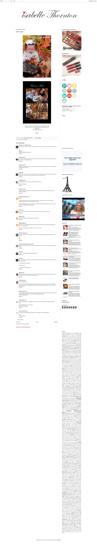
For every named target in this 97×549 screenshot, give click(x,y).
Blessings (63, 357)
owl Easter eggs (73, 470)
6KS (67, 335)
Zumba (63, 532)
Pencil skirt (79, 474)
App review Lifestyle (78, 345)
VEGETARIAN (79, 519)
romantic (65, 490)
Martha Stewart (75, 456)
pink (66, 479)
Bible (76, 355)
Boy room (72, 361)
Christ (76, 375)
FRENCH (63, 407)
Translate (71, 110)
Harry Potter (71, 427)
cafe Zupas (67, 365)
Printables (64, 483)
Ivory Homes (73, 438)
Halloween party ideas (77, 425)
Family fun (69, 398)
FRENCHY (79, 412)
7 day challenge (71, 335)
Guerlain (65, 421)
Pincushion (73, 478)
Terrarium (74, 510)
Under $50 (72, 517)
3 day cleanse (72, 334)
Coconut (63, 382)
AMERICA (75, 340)
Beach (65, 352)
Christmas (79, 375)
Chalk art (68, 371)
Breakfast (67, 362)
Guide (68, 421)
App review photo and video (66, 346)
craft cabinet (66, 385)
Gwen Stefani (71, 421)
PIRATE (80, 479)
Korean (68, 445)
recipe (73, 485)
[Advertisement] (39, 26)
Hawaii (67, 428)
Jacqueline (21, 157)
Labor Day (65, 446)
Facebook (63, 395)
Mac (72, 454)
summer (77, 501)
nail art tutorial (74, 463)
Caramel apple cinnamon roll (74, 366)
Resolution (66, 488)
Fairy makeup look (70, 395)
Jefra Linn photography (65, 439)
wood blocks (64, 529)
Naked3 (63, 464)
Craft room (77, 385)
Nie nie (77, 465)
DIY (79, 390)
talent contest (74, 507)
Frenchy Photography (23, 139)
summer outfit (69, 503)
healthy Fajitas (69, 429)
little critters (72, 452)
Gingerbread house (72, 417)
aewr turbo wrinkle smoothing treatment (70, 337)
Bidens (79, 355)
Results (70, 488)
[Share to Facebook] (39, 138)
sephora (77, 492)
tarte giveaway (68, 508)
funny (78, 414)
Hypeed (66, 437)
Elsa (77, 393)
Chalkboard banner (78, 371)
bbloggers (77, 351)
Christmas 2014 (64, 376)
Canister (68, 366)
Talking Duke (79, 507)
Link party (68, 452)
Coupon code (75, 384)
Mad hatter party (66, 455)
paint (80, 470)
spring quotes (69, 499)
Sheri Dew (79, 493)
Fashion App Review (65, 399)
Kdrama (76, 440)
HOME (64, 79)
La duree (78, 445)
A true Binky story (77, 335)
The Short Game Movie (66, 512)
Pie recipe (67, 478)
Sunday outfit (69, 504)
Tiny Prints (76, 513)
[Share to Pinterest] (40, 138)
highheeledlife (21, 223)
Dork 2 (65, 391)
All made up (76, 338)
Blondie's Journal (22, 233)
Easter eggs (77, 392)
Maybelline (63, 457)
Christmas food (78, 377)
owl (70, 470)
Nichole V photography (72, 465)
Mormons (65, 461)
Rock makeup (75, 489)
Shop (63, 494)
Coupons (79, 384)
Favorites (71, 400)
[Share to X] (38, 138)
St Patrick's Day (75, 499)
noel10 (68, 466)
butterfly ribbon (78, 364)
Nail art (65, 463)
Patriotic (63, 473)
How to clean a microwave (70, 436)
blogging (68, 357)
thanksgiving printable (65, 511)
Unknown (20, 216)
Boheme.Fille (21, 280)
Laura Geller (77, 446)
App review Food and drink (71, 344)
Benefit (80, 354)
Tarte (65, 508)
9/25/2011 (20, 296)
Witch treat (77, 528)
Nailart (77, 463)
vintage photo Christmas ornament (75, 521)
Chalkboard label (71, 372)
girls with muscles (73, 418)
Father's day (75, 399)
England (80, 393)
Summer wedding (78, 503)
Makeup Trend (64, 456)
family (65, 398)
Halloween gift (64, 425)
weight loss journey (77, 523)
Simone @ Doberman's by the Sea (25, 244)
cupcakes (71, 386)
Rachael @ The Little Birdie (24, 145)
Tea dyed (71, 508)
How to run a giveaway (77, 436)
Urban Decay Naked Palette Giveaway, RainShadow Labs (73, 278)
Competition (64, 383)
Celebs (63, 371)
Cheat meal (64, 373)
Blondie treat (76, 357)
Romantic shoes (70, 490)
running (63, 491)
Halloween (79, 422)
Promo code (68, 483)
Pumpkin (71, 483)
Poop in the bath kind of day (76, 481)
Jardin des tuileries (78, 438)
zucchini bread (73, 531)
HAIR (80, 421)
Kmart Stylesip (64, 445)
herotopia (77, 430)
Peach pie (69, 473)
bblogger (74, 351)
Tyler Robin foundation (65, 517)
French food (74, 409)
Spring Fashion (78, 498)
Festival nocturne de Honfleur (69, 401)
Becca (66, 353)
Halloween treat (64, 426)
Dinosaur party (70, 390)
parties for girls (70, 472)
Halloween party (70, 425)
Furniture (65, 416)
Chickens (76, 374)
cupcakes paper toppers (77, 386)
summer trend (73, 503)
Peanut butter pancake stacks (76, 473)
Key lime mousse (72, 442)
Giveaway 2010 (70, 419)
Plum (63, 481)
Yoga (65, 530)
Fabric (75, 394)
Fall (19, 139)
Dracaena (74, 391)
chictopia (63, 375)
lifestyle (63, 452)
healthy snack (64, 430)
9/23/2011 (20, 153)
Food (63, 406)
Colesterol (66, 382)
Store (80, 500)
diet (67, 390)
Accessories (64, 336)
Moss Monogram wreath (72, 461)
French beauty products (69, 407)
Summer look (79, 502)
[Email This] (35, 138)
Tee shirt (78, 508)
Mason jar (79, 456)
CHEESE (67, 373)
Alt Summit (71, 339)
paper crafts (64, 471)
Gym (74, 421)
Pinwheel (77, 479)
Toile (80, 513)
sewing (80, 492)
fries (76, 413)
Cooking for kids (74, 383)
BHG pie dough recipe (71, 355)
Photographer (71, 477)
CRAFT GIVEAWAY (72, 385)
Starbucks (79, 499)
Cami (20, 258)
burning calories (73, 364)
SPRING (77, 497)
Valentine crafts (70, 519)
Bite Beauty (79, 356)
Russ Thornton (67, 491)
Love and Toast (66, 454)
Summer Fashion (74, 502)
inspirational (71, 437)
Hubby (63, 437)
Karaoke (70, 440)
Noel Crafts (64, 466)
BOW (67, 361)
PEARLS (71, 474)
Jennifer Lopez (71, 439)
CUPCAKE (67, 386)
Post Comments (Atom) (25, 323)
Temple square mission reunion (67, 510)
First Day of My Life (27, 267)
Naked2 (80, 463)
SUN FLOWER (64, 504)
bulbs (78, 363)
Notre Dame (75, 466)
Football (66, 406)
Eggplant (71, 393)
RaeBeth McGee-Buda (23, 196)
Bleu (66, 357)
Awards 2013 (79, 348)
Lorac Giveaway (76, 453)
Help (74, 430)
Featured (74, 400)
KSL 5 (76, 445)
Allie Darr (79, 338)
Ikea (68, 437)
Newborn (64, 465)
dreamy (80, 391)
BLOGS (72, 357)
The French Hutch (22, 311)
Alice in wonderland (67, 338)
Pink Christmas (69, 479)
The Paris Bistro (78, 511)
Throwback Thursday (70, 513)
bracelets (75, 361)
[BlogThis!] (36, 138)
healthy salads (79, 429)
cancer (63, 366)
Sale (70, 491)
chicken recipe (72, 374)
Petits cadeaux (76, 475)
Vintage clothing (75, 520)
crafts (80, 385)
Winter (77, 527)
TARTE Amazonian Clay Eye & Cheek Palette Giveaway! (73, 233)
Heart (72, 430)
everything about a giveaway (68, 394)
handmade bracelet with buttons (76, 426)
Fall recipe (74, 396)
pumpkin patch (75, 483)
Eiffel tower (75, 393)
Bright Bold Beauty (72, 362)
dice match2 (64, 390)
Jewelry (77, 439)
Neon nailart (71, 464)
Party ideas (77, 472)
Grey (63, 421)
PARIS (76, 471)
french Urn (69, 412)
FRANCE (79, 406)
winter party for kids (72, 528)
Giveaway (64, 419)
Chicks (80, 374)
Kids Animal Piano (65, 443)
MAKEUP (64, 80)
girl (62, 418)
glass (74, 419)
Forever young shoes (71, 406)
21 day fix (68, 334)
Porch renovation (64, 482)
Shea (20, 251)
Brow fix (76, 362)
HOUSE (72, 435)
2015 (65, 334)
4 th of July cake (77, 334)
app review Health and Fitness (69, 345)
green (80, 420)
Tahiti (71, 507)
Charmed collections (78, 372)
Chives (70, 375)
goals (76, 419)
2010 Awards (76, 333)
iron (77, 437)
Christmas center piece (71, 376)
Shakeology (70, 493)
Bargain (67, 351)
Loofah (75, 452)
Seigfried (74, 492)
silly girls (73, 494)
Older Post (56, 322)
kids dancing (73, 443)
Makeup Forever (78, 455)
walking (63, 522)
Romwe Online (21, 300)
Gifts (68, 417)
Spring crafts (74, 498)
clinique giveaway (73, 381)
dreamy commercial (65, 392)
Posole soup (69, 482)
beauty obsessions (75, 352)
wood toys (67, 529)
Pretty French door (78, 482)
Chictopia (66, 375)
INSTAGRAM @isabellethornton (67, 148)
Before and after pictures (73, 354)
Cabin (65, 365)
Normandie (71, 466)
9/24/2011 (20, 287)
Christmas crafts (78, 376)
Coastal (80, 381)
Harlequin (67, 427)
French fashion (69, 409)
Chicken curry (67, 374)
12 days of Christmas (66, 333)
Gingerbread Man (78, 417)
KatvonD (73, 440)
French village (73, 412)
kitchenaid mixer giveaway (75, 444)
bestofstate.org (64, 355)
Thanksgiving (78, 510)
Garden (75, 416)
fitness (77, 402)
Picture (63, 478)
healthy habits (74, 429)
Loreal (80, 453)
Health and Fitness (71, 428)
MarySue (20, 272)
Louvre (63, 454)
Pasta (80, 472)
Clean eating (66, 381)
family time (73, 398)
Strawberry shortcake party (71, 501)
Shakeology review (75, 493)
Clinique (69, 381)
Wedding (72, 522)
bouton (65, 361)
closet (77, 381)
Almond (63, 339)
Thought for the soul (76, 512)
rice (75, 488)
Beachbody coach (69, 352)
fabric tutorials (78, 394)
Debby (20, 172)
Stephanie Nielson (75, 500)
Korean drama (72, 445)
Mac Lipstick (75, 454)
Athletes (72, 348)
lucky (70, 454)
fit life (75, 402)
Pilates (70, 478)
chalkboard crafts (72, 371)
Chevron (63, 374)
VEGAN (75, 519)
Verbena (63, 520)
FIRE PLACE (67, 402)
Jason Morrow (50, 539)
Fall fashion (76, 395)
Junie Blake (67, 440)
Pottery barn (73, 482)
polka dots (65, 481)
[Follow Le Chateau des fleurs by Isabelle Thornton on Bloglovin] (67, 191)
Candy (65, 366)
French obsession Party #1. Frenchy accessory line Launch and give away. (74, 249)
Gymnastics (77, 421)
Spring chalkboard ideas (68, 498)
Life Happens (21, 180)
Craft (63, 385)
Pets (80, 475)
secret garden (70, 492)
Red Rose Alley (22, 291)
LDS (65, 447)
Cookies (69, 383)
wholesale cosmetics (73, 527)
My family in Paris (74, 462)
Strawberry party (64, 501)
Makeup (74, 455)
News (67, 465)
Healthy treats (69, 430)
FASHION (78, 398)
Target (63, 508)
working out (72, 529)
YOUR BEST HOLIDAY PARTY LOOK (73, 530)
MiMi (75, 457)
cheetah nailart (78, 373)
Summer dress (68, 502)
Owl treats (77, 470)
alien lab (72, 338)
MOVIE (66, 462)
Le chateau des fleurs (69, 447)
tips (78, 513)
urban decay (76, 517)
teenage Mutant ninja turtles (68, 509)
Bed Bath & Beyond (71, 353)
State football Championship (67, 500)
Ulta (69, 517)
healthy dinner (64, 429)
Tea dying (75, 508)
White (75, 526)
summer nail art (64, 503)
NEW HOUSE (75, 464)
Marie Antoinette (70, 456)
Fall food (80, 395)
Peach (66, 473)
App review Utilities (65, 347)
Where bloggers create (69, 526)
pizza (64, 480)
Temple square (79, 509)
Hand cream (69, 426)
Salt (71, 491)
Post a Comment (20, 319)
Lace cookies (70, 446)
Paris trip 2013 (64, 472)
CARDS (63, 368)
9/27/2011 (20, 317)
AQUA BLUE (77, 347)
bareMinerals (64, 351)
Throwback (63, 513)
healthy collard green (78, 428)
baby (63, 349)
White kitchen (67, 527)
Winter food (67, 528)
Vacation (80, 518)
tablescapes (66, 507)
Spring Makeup (64, 499)
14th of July (72, 333)
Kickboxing (77, 442)
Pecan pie (75, 474)
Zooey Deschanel (68, 531)
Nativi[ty (67, 464)
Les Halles (78, 451)
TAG (69, 507)
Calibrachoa (79, 365)
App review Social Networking (76, 346)
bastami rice (71, 351)
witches (80, 528)
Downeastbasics (69, 391)
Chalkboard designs (65, 372)
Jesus (75, 439)
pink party (73, 479)
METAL (67, 457)
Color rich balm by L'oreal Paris (75, 382)
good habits (79, 419)
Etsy (62, 394)
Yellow (63, 530)
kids (80, 442)
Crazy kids (63, 386)
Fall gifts (63, 396)
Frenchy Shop (72, 413)
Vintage (71, 520)
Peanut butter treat (65, 474)
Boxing (70, 361)
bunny (65, 364)
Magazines (71, 455)
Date (68, 387)
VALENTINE (64, 519)
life (80, 451)
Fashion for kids (70, 399)
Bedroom (75, 353)
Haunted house (75, 427)
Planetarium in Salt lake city (77, 480)
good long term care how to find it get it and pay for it (70, 420)
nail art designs (68, 463)
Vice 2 (66, 520)
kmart (80, 444)
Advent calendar (69, 336)
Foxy (76, 406)
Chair (65, 371)
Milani (74, 457)
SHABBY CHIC (65, 493)
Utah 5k (76, 518)
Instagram (75, 437)
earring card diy (70, 392)
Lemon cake (67, 451)
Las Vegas (73, 446)
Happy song (64, 427)
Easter (74, 392)
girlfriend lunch (66, 418)
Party (74, 472)
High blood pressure (75, 431)
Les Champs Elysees (72, 451)
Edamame (68, 393)
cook (67, 383)
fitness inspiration (67, 403)
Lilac (65, 452)
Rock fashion (71, 489)
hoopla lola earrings (68, 435)
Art (70, 348)
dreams (77, 391)
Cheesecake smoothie (72, 373)
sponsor (72, 497)
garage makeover (71, 416)
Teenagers (74, 509)
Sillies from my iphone (68, 494)
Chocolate (73, 375)
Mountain (63, 462)
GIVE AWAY (79, 418)
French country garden (74, 408)
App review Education (71, 343)
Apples (73, 347)
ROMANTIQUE (75, 490)
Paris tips (79, 471)
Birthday (75, 356)
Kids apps (69, 443)
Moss (67, 461)
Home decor (70, 432)
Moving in (69, 462)
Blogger (59, 539)
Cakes (71, 365)
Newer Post (18, 322)
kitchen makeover (67, 444)
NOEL (80, 465)
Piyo (62, 480)
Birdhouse (72, 356)
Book (63, 361)
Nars (65, 464)
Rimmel (67, 489)
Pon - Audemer (69, 481)
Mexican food (70, 457)
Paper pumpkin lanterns (71, 471)
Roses (80, 490)
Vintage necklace (67, 521)
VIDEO (69, 520)
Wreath (80, 529)
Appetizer (70, 347)
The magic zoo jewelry (72, 511)
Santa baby (74, 491)
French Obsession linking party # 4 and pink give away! (74, 263)
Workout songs (76, 529)
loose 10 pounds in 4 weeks (68, 453)
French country (76, 407)
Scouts (80, 491)
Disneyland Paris (75, 390)
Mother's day (79, 461)
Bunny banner (68, 364)
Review (73, 488)
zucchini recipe (78, 531)
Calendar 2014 (75, 365)
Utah (73, 518)
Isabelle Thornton (68, 438)
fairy (66, 395)
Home (37, 322)
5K (65, 335)
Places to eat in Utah (69, 480)
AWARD (75, 348)
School (78, 491)
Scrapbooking (64, 492)
